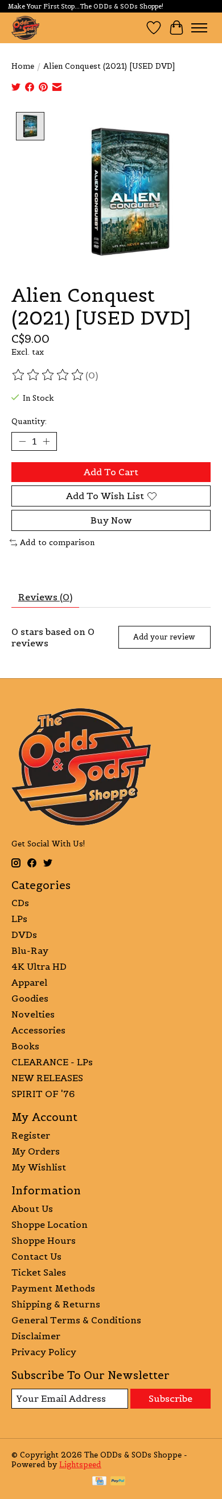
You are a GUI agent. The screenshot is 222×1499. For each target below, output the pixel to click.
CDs (20, 902)
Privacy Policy (43, 1351)
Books (25, 1046)
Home (22, 66)
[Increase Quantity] (46, 441)
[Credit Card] (99, 1482)
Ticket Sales (38, 1272)
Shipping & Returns (55, 1304)
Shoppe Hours (43, 1240)
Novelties (33, 1014)
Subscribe (170, 1398)
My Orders (35, 1151)
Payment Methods (53, 1288)
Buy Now (111, 520)
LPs (19, 918)
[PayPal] (117, 1482)
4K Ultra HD (39, 966)
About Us (32, 1208)
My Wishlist (38, 1167)
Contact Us (36, 1256)
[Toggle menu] (199, 27)
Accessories (38, 1030)
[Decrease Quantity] (22, 441)
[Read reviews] (48, 375)
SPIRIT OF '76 (43, 1093)
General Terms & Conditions (76, 1320)
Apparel (29, 982)
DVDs (24, 934)
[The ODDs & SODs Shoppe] (25, 27)
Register (30, 1135)
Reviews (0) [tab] (45, 597)
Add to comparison (57, 542)
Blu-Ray (29, 950)
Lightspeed (80, 1464)
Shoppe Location (49, 1224)
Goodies (29, 998)
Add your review (164, 637)
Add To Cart (111, 471)
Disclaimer (35, 1336)
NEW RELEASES (47, 1077)
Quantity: (29, 421)
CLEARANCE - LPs (52, 1062)
